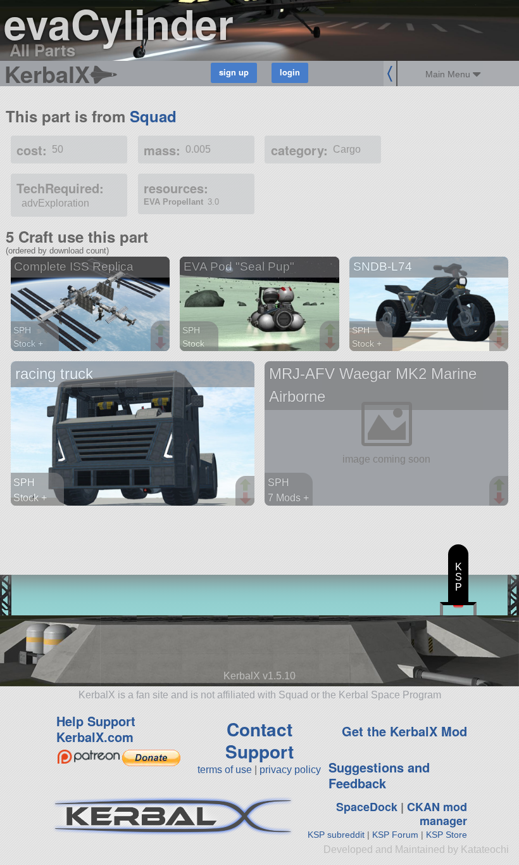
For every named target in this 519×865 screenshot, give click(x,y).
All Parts (42, 49)
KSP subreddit (336, 835)
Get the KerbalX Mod (404, 731)
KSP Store (446, 835)
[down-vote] (162, 343)
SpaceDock (366, 806)
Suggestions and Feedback (379, 775)
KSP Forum (395, 835)
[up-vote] (162, 330)
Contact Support (259, 740)
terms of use (224, 769)
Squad (153, 116)
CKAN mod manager (437, 814)
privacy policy (290, 769)
